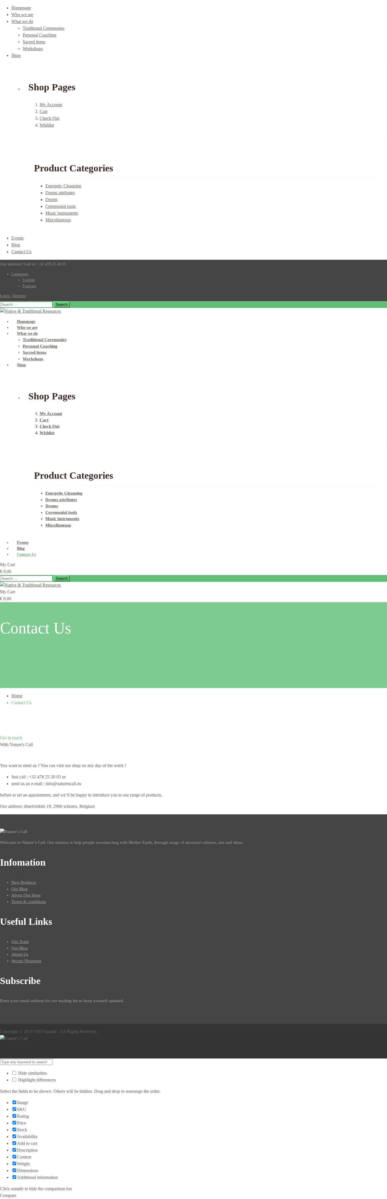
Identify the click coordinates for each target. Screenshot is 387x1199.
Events (17, 238)
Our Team (20, 941)
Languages (19, 274)
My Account (51, 104)
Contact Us (21, 251)
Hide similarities (32, 1073)
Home (16, 695)
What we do (22, 21)
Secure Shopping (26, 961)
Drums (51, 199)
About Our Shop (26, 895)
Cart (43, 111)
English (29, 280)
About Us (19, 954)
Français (29, 286)
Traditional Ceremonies (43, 28)
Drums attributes (60, 192)
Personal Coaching (39, 35)
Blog (15, 244)
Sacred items (34, 41)
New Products (23, 882)
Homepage (21, 7)
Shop (16, 55)
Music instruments (61, 213)
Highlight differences (36, 1079)
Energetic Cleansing (63, 186)
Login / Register (13, 296)
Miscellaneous (58, 220)
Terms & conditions (28, 901)
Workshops (33, 48)
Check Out (49, 118)
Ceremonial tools (60, 206)
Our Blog (19, 889)
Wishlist (47, 125)
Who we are (22, 14)
